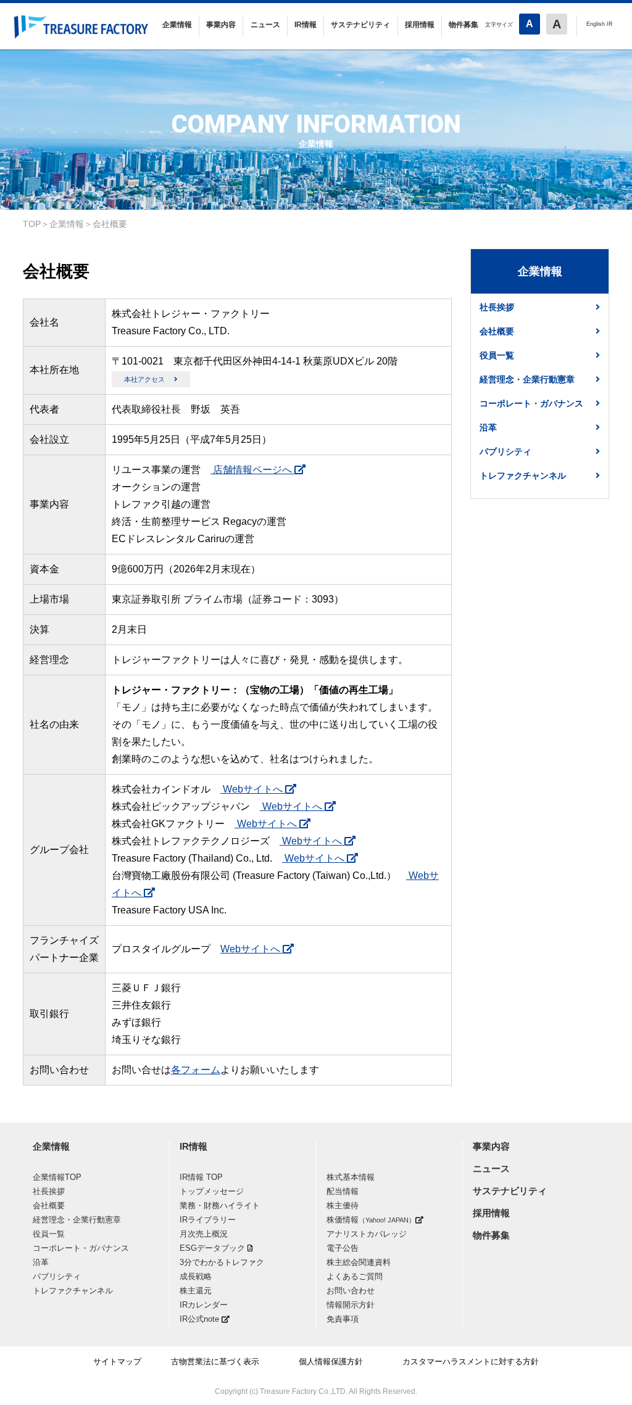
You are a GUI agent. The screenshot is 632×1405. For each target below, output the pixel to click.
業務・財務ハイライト (220, 1205)
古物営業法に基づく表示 (215, 1361)
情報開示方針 (350, 1304)
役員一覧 (497, 355)
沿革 (488, 427)
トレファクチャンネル (523, 475)
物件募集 (463, 24)
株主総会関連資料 (358, 1262)
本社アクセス (144, 379)
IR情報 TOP (201, 1177)
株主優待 (342, 1205)
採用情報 (419, 24)
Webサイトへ (252, 789)
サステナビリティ (360, 24)
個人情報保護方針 (331, 1361)
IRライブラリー (208, 1219)
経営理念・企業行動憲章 (527, 379)
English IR (599, 24)
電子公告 (342, 1248)
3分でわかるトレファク (222, 1262)
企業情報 (177, 24)
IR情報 (305, 24)
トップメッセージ (212, 1191)
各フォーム (195, 1070)
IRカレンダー (204, 1304)
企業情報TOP (57, 1177)
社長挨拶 (497, 307)
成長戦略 (196, 1276)
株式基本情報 (350, 1177)
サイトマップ (117, 1361)
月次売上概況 (204, 1233)
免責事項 (342, 1319)
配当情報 (342, 1191)
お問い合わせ (350, 1290)
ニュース (265, 24)
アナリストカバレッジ (366, 1233)
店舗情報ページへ (252, 469)
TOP (32, 224)
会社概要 (110, 224)
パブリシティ (505, 451)
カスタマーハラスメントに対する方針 (470, 1361)
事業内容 (221, 24)
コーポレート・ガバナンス (531, 403)
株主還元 (196, 1290)
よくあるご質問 (354, 1276)
